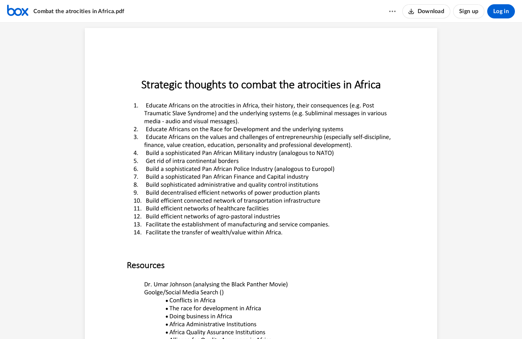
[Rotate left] (287, 321)
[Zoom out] (248, 321)
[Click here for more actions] (392, 11)
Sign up (468, 11)
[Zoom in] (272, 321)
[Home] (17, 11)
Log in (501, 11)
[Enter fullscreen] (300, 321)
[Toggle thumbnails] (221, 321)
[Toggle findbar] (234, 321)
